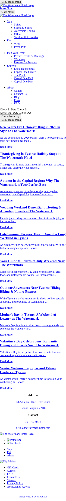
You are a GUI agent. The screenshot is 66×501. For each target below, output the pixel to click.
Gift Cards (13, 467)
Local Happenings (24, 68)
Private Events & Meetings (29, 56)
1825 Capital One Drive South (33, 401)
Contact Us (20, 93)
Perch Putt (20, 46)
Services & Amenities (26, 37)
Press (17, 100)
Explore (11, 65)
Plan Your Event (16, 52)
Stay (9, 21)
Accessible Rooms (24, 30)
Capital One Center (25, 71)
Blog (17, 97)
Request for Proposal (25, 62)
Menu (11, 2)
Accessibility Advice (18, 486)
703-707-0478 (33, 421)
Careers (11, 470)
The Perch (20, 75)
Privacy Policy (15, 483)
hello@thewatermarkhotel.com (33, 427)
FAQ (17, 103)
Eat (9, 40)
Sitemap (11, 480)
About (10, 87)
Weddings (19, 59)
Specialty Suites (23, 27)
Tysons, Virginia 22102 (33, 408)
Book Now (6, 8)
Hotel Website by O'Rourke (33, 496)
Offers (17, 34)
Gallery (18, 90)
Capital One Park (23, 81)
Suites (17, 24)
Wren (17, 43)
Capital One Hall (23, 78)
